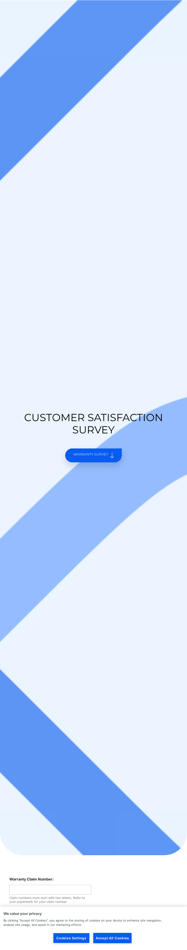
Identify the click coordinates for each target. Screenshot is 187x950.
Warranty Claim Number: (31, 879)
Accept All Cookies (112, 938)
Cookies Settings (71, 938)
